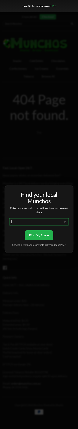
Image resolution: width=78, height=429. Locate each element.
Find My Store (39, 235)
